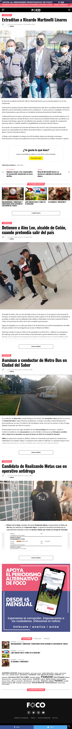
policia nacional (7, 682)
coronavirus (23, 674)
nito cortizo (36, 681)
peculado (65, 681)
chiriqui (56, 673)
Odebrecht (44, 681)
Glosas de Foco (6, 679)
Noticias (55, 718)
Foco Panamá (59, 677)
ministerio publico (61, 679)
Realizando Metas (26, 682)
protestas (19, 682)
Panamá (59, 681)
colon (3, 674)
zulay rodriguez (6, 684)
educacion (4, 677)
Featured (20, 165)
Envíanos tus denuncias (21, 718)
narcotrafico (19, 681)
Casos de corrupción (44, 718)
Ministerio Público (6, 681)
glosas (67, 677)
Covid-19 (57, 674)
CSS (63, 674)
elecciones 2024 (14, 677)
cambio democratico (48, 673)
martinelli (36, 679)
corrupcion (32, 674)
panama (51, 681)
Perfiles (33, 718)
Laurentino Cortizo (17, 679)
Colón (7, 674)
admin (12, 26)
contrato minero (14, 674)
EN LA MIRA (25, 677)
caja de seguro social (36, 673)
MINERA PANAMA (51, 679)
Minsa (13, 681)
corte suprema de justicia (45, 674)
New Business (28, 681)
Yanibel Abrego (61, 682)
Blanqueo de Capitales (24, 673)
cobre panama (62, 673)
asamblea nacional (9, 673)
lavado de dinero (27, 679)
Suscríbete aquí (36, 158)
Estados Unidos (35, 677)
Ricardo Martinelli (38, 682)
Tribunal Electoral (51, 682)
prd (14, 682)
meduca (42, 679)
